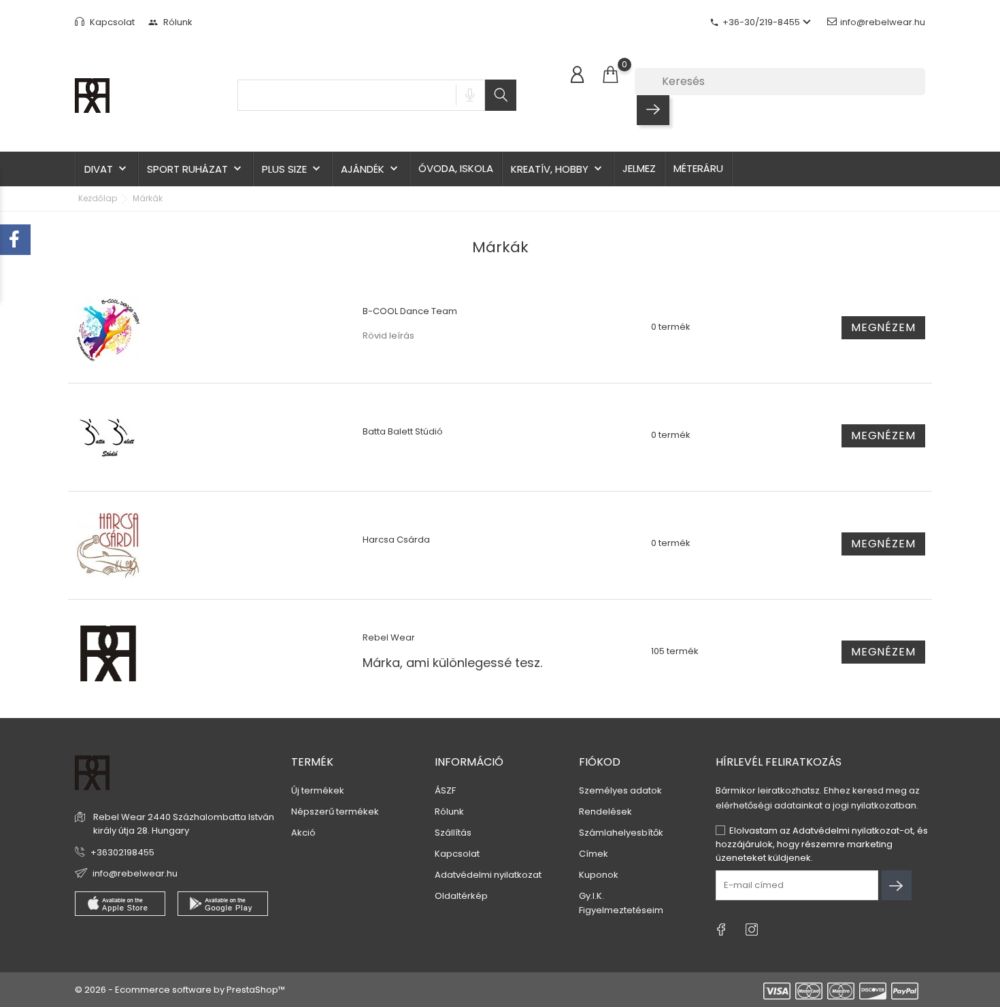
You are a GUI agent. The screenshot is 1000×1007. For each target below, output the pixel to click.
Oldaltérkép (461, 895)
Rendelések (605, 811)
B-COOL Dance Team (410, 311)
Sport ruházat (195, 169)
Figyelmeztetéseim (621, 910)
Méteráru (698, 168)
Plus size (292, 169)
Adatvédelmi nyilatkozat (488, 874)
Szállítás (453, 832)
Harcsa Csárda (396, 539)
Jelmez (639, 168)
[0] (610, 75)
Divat (106, 169)
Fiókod (599, 762)
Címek (593, 853)
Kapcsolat (111, 22)
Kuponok (598, 874)
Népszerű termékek (335, 811)
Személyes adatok (620, 790)
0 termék (670, 326)
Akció (303, 832)
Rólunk (170, 22)
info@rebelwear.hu (882, 22)
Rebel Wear (389, 637)
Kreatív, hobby (558, 169)
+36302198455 (122, 852)
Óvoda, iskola (455, 168)
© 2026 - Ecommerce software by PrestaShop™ (180, 989)
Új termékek (317, 790)
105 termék (675, 651)
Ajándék (371, 169)
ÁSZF (445, 790)
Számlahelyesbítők (621, 832)
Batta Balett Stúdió (403, 431)
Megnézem (883, 327)
